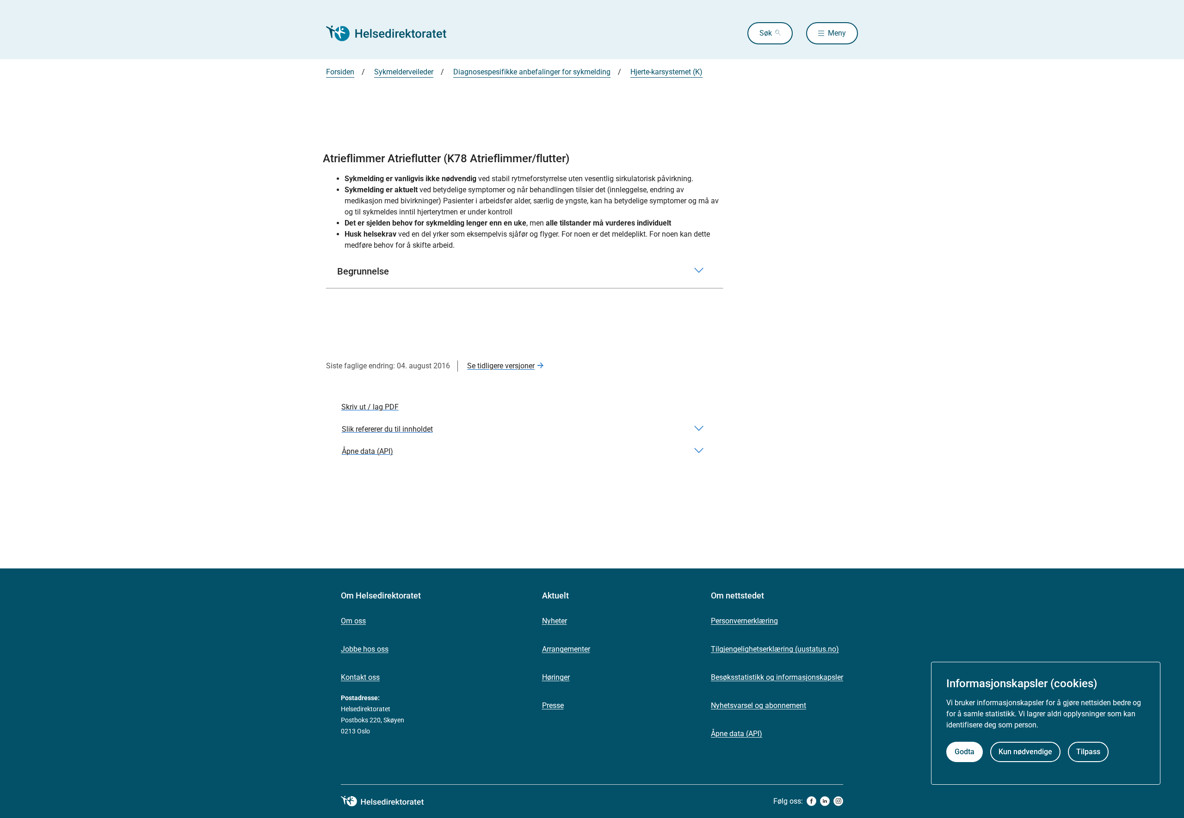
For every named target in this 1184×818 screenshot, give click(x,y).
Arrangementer (566, 649)
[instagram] (838, 801)
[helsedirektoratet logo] (389, 801)
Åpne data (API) (736, 733)
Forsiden (340, 71)
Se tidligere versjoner (501, 365)
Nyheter (554, 621)
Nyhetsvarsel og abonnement (758, 705)
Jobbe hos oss (364, 649)
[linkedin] (825, 801)
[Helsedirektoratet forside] (392, 33)
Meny (837, 33)
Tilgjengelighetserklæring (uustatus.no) (775, 649)
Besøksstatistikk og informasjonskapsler (777, 677)
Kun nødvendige (1025, 752)
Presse (553, 705)
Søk (765, 33)
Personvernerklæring (744, 621)
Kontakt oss (360, 677)
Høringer (556, 677)
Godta (964, 752)
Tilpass (1088, 752)
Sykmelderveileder (403, 71)
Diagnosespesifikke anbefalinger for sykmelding (531, 71)
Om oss (353, 621)
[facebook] (811, 801)
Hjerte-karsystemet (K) (666, 71)
